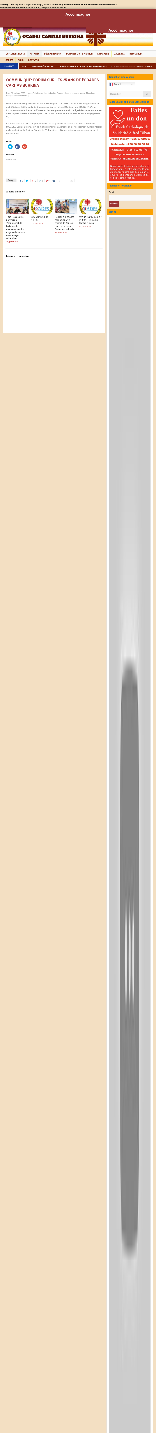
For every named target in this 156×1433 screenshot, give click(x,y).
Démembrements (53, 53)
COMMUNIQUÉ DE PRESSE (39, 218)
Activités (34, 53)
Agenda (60, 93)
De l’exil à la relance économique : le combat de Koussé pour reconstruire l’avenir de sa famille (64, 223)
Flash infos (90, 93)
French (117, 84)
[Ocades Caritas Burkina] (78, 36)
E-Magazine (103, 53)
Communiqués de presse (74, 93)
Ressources (136, 53)
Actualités (52, 93)
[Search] (147, 94)
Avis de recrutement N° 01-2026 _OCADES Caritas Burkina (62, 66)
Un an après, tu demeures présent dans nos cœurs (111, 66)
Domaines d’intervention (79, 53)
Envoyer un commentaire (16, 96)
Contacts (33, 60)
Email (111, 192)
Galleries (119, 53)
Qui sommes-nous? (15, 53)
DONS (20, 60)
